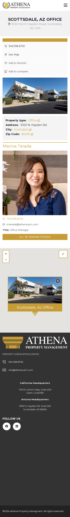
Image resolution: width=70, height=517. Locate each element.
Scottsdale (21, 129)
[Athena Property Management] (15, 5)
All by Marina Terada (35, 236)
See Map (13, 54)
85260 (26, 134)
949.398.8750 (16, 46)
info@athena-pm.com (20, 370)
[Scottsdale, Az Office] (35, 95)
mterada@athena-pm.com (22, 224)
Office (32, 120)
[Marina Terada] (35, 183)
